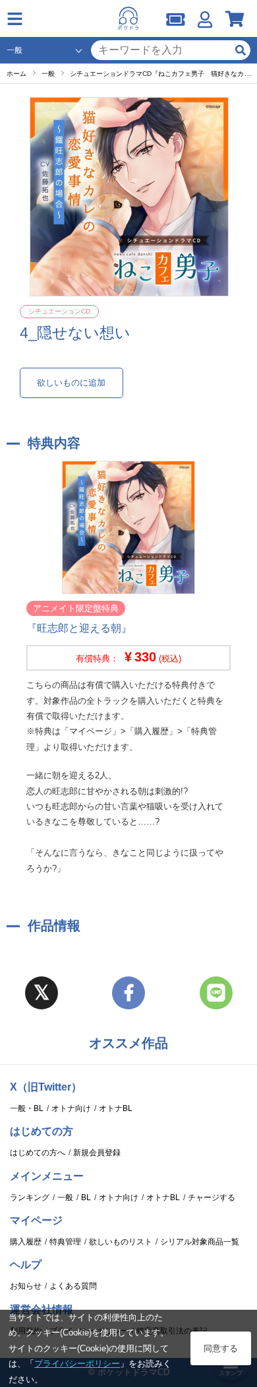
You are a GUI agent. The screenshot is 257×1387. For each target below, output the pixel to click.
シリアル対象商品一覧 (199, 1241)
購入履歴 (26, 1241)
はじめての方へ (37, 1152)
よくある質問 (73, 1286)
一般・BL (26, 1108)
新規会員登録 (97, 1152)
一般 (65, 1197)
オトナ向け (71, 1108)
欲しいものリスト (120, 1241)
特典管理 (65, 1241)
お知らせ (26, 1286)
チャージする (211, 1197)
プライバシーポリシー (77, 1364)
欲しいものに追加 (71, 383)
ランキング (29, 1197)
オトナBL (115, 1108)
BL (86, 1197)
